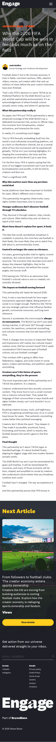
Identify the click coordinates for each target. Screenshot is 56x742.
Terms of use (34, 676)
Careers (32, 680)
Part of (14, 718)
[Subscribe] (53, 656)
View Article (28, 622)
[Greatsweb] (11, 4)
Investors (33, 687)
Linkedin (5, 669)
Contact (32, 683)
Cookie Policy (34, 673)
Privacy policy (35, 669)
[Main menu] (51, 4)
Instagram (6, 673)
